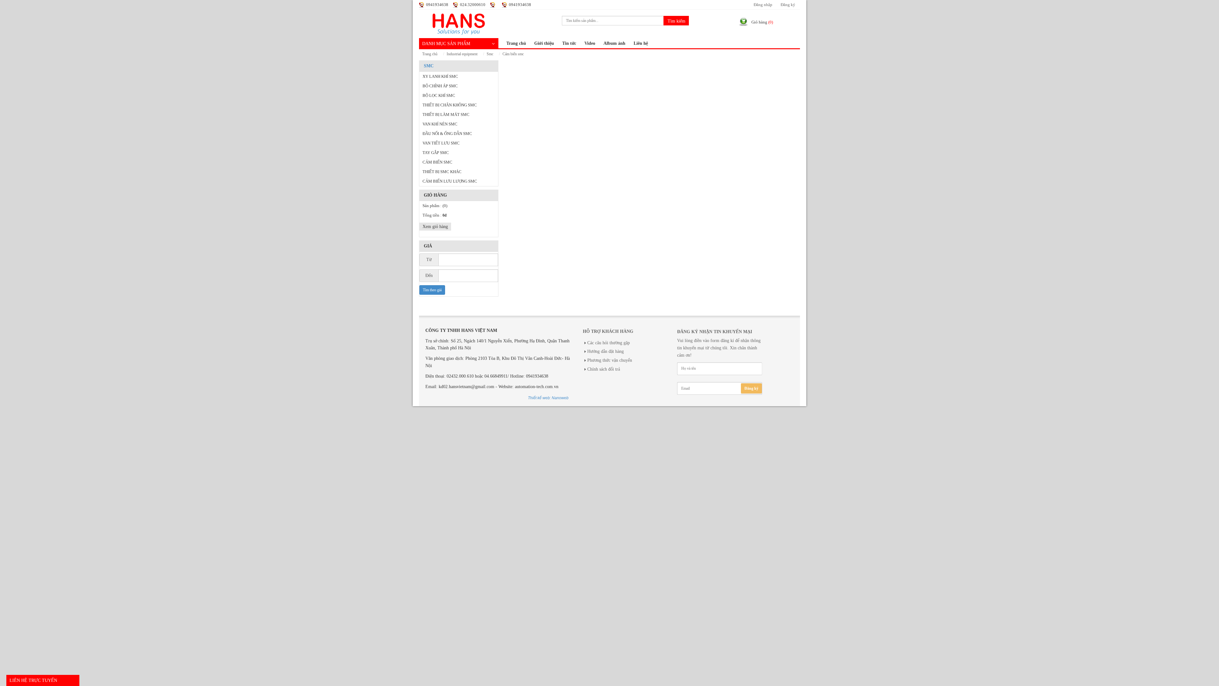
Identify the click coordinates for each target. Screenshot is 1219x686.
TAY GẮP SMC (436, 153)
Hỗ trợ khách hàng (608, 331)
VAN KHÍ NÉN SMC (440, 124)
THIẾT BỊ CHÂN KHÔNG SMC (450, 105)
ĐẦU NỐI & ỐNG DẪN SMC (447, 133)
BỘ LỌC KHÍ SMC (439, 95)
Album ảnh (614, 43)
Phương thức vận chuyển (609, 360)
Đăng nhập (763, 5)
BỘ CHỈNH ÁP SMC (440, 86)
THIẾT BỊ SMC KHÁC (442, 172)
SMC (490, 54)
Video (589, 43)
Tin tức (569, 43)
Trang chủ (516, 43)
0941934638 (437, 5)
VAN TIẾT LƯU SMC (441, 143)
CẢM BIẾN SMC (513, 54)
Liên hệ (641, 43)
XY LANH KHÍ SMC (440, 76)
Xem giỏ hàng (435, 226)
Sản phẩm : (435, 206)
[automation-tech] (458, 23)
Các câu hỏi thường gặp (608, 342)
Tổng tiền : (435, 215)
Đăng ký (788, 5)
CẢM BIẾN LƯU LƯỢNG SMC (450, 181)
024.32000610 (472, 5)
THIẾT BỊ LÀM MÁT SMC (446, 114)
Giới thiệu (544, 43)
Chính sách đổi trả (603, 369)
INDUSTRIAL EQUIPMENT (462, 54)
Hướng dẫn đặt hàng (605, 351)
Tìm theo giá (432, 290)
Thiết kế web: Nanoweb (548, 398)
